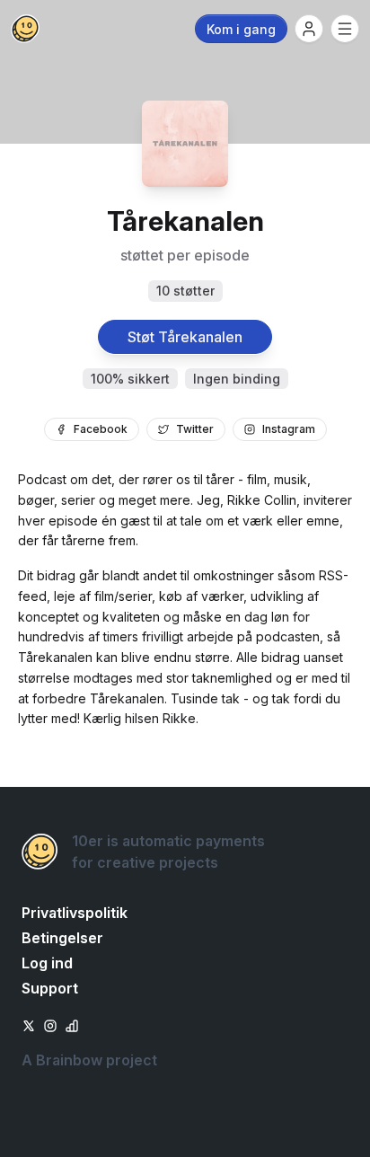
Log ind (47, 963)
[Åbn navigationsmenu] (344, 28)
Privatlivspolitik (75, 913)
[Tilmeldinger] (309, 28)
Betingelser (62, 938)
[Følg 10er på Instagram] (50, 1024)
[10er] (25, 28)
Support (50, 988)
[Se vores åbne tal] (72, 1024)
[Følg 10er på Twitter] (29, 1024)
